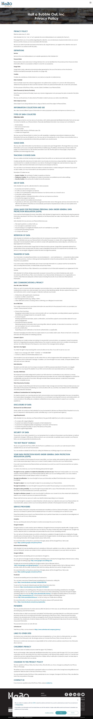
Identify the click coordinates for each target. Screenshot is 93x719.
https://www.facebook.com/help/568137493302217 (34, 587)
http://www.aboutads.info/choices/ (41, 593)
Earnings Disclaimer (28, 717)
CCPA (33, 702)
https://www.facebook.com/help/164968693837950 (32, 582)
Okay (61, 712)
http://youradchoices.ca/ (26, 595)
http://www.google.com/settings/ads (41, 560)
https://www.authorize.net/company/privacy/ (48, 629)
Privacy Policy (19, 704)
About (42, 693)
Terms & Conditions (12, 717)
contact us (49, 683)
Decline (72, 712)
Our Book (43, 695)
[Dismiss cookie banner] (77, 700)
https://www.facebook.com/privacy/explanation (31, 602)
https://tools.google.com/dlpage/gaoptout (26, 565)
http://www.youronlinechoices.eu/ (27, 597)
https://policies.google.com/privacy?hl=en (30, 542)
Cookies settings (49, 712)
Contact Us (82, 697)
